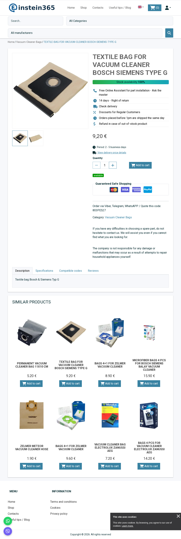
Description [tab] (22, 270)
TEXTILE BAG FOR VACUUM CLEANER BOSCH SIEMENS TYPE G (71, 365)
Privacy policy (59, 513)
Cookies (55, 507)
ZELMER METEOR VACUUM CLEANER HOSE (31, 447)
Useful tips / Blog (120, 7)
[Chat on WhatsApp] (8, 521)
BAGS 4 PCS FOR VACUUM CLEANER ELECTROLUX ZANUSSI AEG (149, 447)
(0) (157, 7)
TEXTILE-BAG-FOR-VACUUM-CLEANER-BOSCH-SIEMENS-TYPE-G (79, 42)
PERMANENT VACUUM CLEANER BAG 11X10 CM (31, 365)
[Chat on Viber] (8, 531)
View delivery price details (111, 152)
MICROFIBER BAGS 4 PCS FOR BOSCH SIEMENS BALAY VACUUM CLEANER (149, 365)
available (98, 175)
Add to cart (142, 165)
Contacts (97, 7)
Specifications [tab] (44, 270)
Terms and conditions (63, 501)
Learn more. (127, 526)
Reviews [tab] (93, 270)
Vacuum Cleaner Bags (118, 217)
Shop (83, 7)
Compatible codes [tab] (70, 270)
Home (71, 7)
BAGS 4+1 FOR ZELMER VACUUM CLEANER (110, 365)
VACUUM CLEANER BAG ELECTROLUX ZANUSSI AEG (110, 447)
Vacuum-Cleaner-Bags (29, 42)
